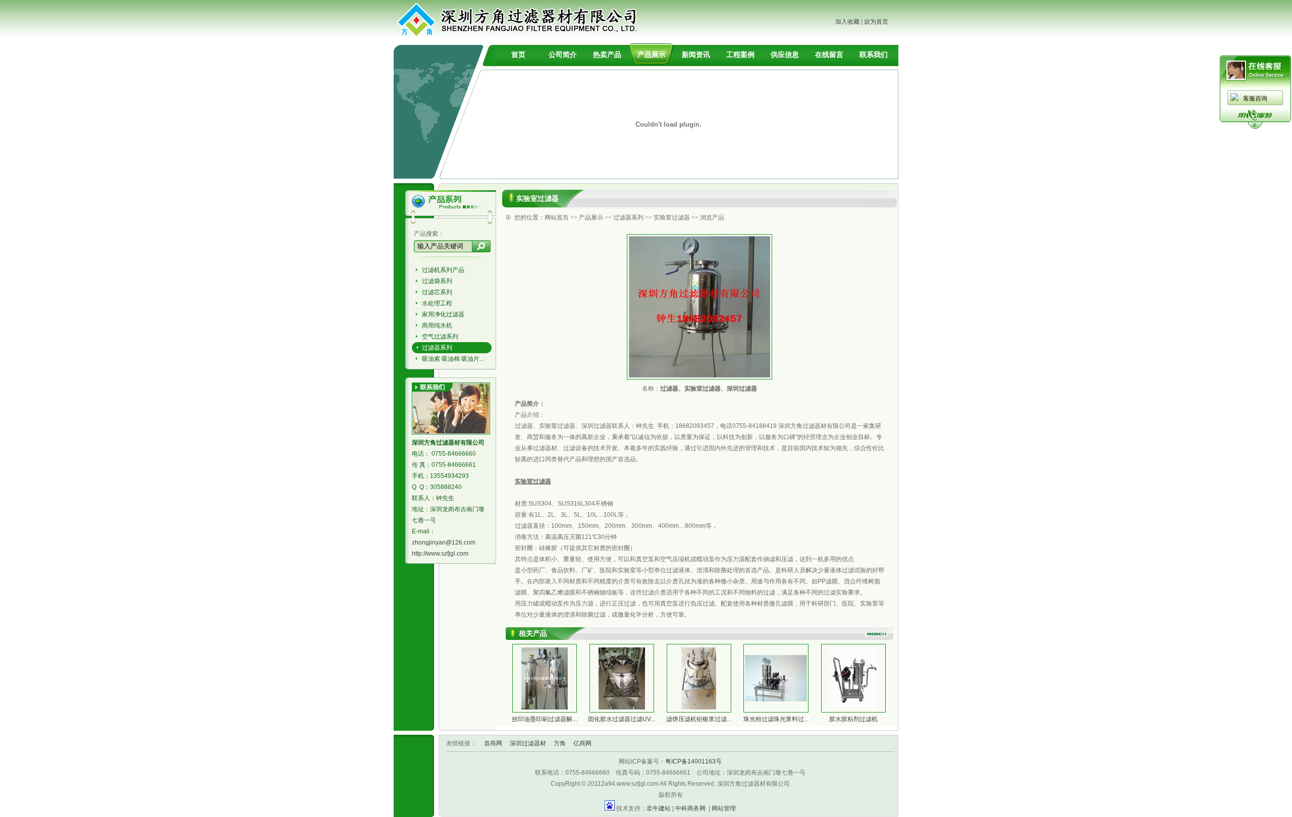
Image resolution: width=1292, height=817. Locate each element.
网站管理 (724, 808)
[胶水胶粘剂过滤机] (853, 707)
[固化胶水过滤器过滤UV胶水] (622, 707)
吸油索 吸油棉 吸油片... (453, 358)
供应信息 (785, 54)
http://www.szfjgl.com (440, 553)
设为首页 (876, 21)
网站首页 (557, 217)
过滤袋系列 (437, 281)
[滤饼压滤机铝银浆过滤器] (698, 707)
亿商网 (582, 743)
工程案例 (740, 54)
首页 (518, 54)
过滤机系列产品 (443, 270)
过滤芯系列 (437, 292)
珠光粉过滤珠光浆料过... (776, 719)
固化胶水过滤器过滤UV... (621, 719)
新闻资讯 (696, 54)
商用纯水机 (437, 325)
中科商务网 (690, 808)
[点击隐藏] (1255, 127)
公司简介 (563, 54)
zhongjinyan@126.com (443, 542)
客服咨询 (1255, 98)
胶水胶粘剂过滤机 (853, 719)
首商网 (493, 743)
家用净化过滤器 (443, 314)
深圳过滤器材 (528, 743)
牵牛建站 (659, 808)
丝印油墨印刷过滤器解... (544, 719)
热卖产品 (607, 54)
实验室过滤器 (672, 217)
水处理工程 (437, 303)
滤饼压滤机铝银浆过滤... (698, 719)
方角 (560, 743)
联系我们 (873, 54)
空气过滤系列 (440, 336)
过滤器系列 (437, 347)
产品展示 (651, 54)
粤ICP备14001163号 (693, 761)
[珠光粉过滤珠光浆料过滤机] (776, 699)
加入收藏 (847, 21)
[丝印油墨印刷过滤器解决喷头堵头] (544, 707)
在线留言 (829, 54)
